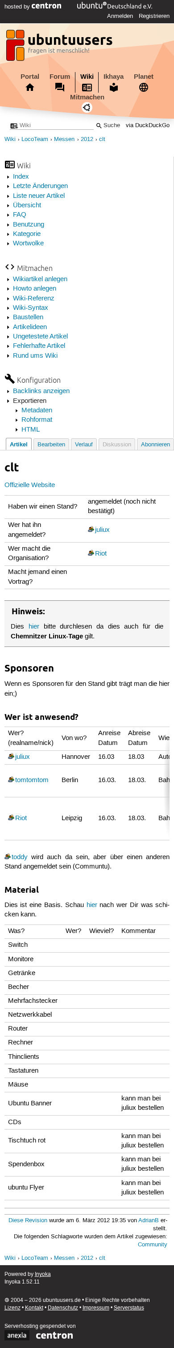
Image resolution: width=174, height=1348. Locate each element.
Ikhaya (114, 76)
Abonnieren (155, 444)
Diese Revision (27, 1220)
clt (102, 139)
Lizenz (12, 1308)
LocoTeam (34, 139)
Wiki (87, 76)
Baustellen (28, 317)
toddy (20, 857)
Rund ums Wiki (35, 356)
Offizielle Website (29, 485)
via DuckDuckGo (148, 125)
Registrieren (154, 16)
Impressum (96, 1308)
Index (21, 177)
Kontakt (34, 1308)
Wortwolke (28, 244)
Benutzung (28, 225)
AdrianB (148, 1220)
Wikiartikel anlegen (40, 279)
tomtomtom (32, 780)
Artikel (19, 444)
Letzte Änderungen (40, 186)
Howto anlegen (34, 289)
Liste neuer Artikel (39, 196)
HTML (30, 430)
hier (34, 627)
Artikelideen (30, 327)
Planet (143, 76)
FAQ (19, 215)
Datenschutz (63, 1308)
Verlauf (84, 444)
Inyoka (43, 1274)
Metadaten (36, 411)
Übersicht (27, 205)
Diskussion (117, 444)
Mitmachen (87, 97)
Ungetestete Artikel (40, 337)
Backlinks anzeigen (41, 391)
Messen (64, 139)
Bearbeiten (51, 444)
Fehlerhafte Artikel (39, 346)
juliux (102, 530)
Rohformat (36, 420)
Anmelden (120, 16)
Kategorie (27, 234)
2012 (87, 139)
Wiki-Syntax (30, 308)
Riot (101, 554)
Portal (30, 76)
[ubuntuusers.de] (60, 48)
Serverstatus (129, 1308)
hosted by (18, 6)
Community (152, 1244)
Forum (60, 76)
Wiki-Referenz (33, 299)
